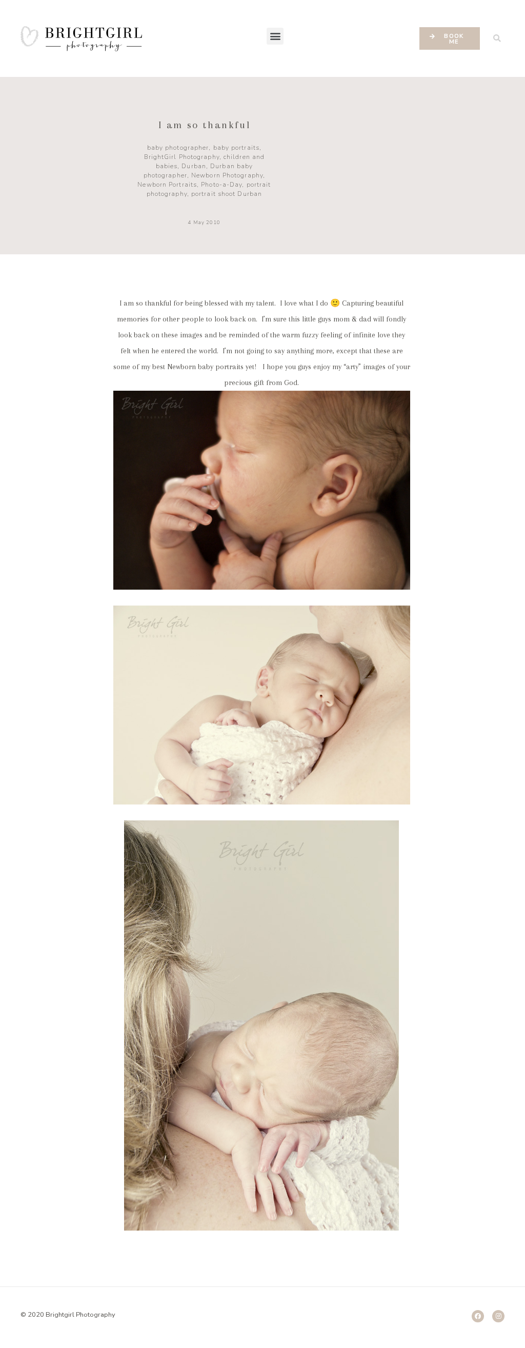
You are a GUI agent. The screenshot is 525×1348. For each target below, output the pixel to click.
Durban (193, 166)
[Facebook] (478, 1316)
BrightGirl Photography (181, 157)
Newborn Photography (227, 175)
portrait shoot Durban (226, 194)
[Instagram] (498, 1316)
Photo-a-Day (221, 184)
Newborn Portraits (167, 184)
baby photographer (178, 148)
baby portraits (236, 148)
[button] (275, 36)
